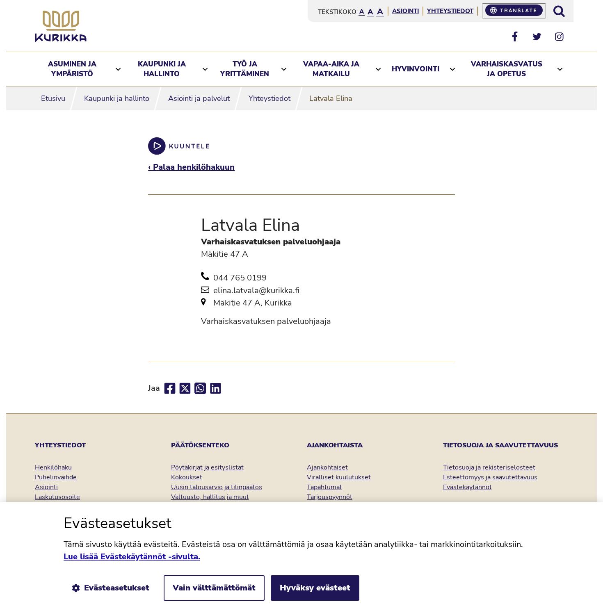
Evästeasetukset (116, 587)
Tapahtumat (324, 487)
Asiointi (405, 11)
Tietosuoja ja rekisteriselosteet (489, 467)
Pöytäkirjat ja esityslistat (207, 467)
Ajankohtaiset (327, 467)
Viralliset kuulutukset (339, 477)
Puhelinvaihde (56, 477)
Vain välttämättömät (214, 587)
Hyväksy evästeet (315, 587)
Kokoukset (186, 477)
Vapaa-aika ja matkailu (331, 69)
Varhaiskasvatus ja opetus (506, 69)
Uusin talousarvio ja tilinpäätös (216, 487)
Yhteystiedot (450, 11)
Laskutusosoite (57, 496)
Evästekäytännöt (467, 487)
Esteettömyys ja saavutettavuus (490, 477)
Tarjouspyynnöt (329, 496)
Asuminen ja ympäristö (72, 69)
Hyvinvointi (415, 69)
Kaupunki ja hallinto (162, 69)
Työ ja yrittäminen (244, 69)
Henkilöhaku (53, 467)
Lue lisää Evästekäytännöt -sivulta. (132, 556)
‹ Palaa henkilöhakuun (191, 167)
